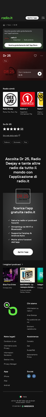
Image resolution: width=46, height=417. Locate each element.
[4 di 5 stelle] (15, 129)
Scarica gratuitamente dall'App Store (23, 45)
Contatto (30, 341)
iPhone (6, 376)
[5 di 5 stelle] (18, 129)
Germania (17, 142)
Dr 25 (20, 75)
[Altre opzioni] (41, 55)
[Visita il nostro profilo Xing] (34, 376)
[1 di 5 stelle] (4, 129)
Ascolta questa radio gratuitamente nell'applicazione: (18, 32)
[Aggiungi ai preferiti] (35, 56)
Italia (24, 397)
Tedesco (7, 142)
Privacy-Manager (10, 364)
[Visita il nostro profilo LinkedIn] (29, 376)
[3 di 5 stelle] (11, 129)
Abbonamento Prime (32, 356)
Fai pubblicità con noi (33, 321)
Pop (5, 61)
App (28, 346)
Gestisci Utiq (8, 360)
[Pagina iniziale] (4, 25)
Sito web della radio (10, 135)
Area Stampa (32, 315)
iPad (5, 381)
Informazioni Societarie (8, 354)
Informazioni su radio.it (33, 310)
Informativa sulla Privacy (10, 347)
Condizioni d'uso (10, 341)
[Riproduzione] (40, 74)
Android (7, 385)
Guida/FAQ (31, 350)
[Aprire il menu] (43, 17)
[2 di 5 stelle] (8, 129)
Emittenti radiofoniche (31, 328)
